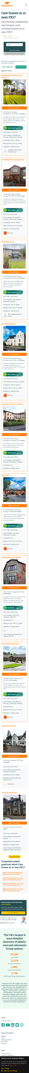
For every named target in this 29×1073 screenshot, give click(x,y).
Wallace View (8, 242)
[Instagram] (22, 1025)
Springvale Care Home (11, 557)
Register (4, 1036)
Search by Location (14, 50)
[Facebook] (3, 1025)
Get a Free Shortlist (13, 912)
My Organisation (6, 1040)
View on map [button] (21, 67)
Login (3, 1038)
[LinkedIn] (13, 1025)
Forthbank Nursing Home (13, 160)
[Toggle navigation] (26, 4)
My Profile (4, 1041)
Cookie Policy (13, 1065)
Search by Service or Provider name (14, 53)
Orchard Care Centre (10, 644)
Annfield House (9, 324)
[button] (8, 66)
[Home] (6, 4)
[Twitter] (17, 1025)
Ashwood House (9, 726)
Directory (4, 1043)
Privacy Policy (5, 1053)
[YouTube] (8, 1025)
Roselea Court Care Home (12, 404)
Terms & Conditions (7, 1055)
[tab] (14, 50)
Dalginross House (9, 793)
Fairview (6, 475)
